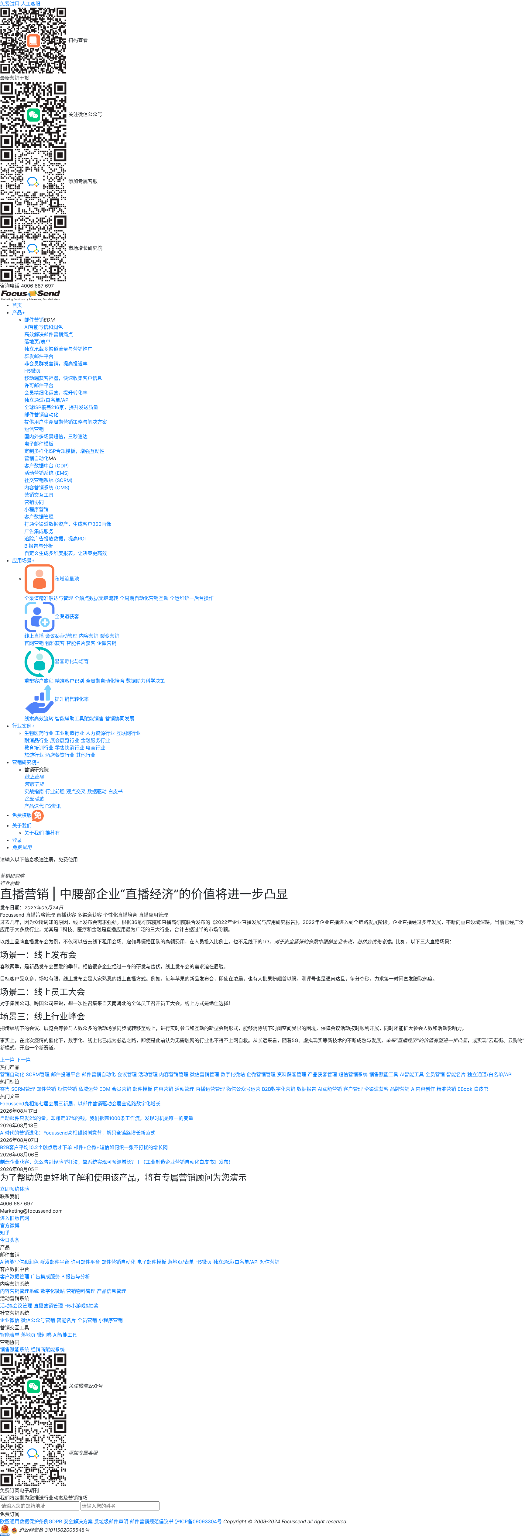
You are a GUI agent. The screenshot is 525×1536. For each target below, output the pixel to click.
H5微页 (203, 1262)
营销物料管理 (80, 1291)
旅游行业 (34, 755)
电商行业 (95, 748)
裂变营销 (109, 636)
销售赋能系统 (14, 1349)
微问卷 (44, 1335)
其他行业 (85, 755)
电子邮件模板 (151, 1262)
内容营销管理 (173, 1074)
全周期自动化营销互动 (144, 598)
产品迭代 (34, 806)
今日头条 (9, 1240)
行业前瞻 (55, 791)
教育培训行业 (38, 748)
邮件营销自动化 (99, 1074)
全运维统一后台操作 (192, 598)
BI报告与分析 (75, 1276)
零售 (5, 1089)
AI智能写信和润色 (19, 1262)
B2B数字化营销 (278, 1089)
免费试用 (9, 4)
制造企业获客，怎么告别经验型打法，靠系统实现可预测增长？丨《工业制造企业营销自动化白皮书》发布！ (116, 1162)
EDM (104, 1089)
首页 (17, 305)
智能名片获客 (80, 643)
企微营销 (106, 643)
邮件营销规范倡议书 (151, 1521)
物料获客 (55, 643)
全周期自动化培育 (105, 681)
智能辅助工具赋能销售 (79, 718)
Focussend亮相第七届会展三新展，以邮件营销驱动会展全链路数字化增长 (80, 1103)
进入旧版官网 (14, 1218)
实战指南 (34, 791)
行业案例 (23, 726)
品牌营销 (400, 1089)
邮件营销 (34, 320)
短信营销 (67, 1089)
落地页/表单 (181, 1262)
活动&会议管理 (16, 1306)
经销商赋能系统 (48, 1349)
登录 (17, 840)
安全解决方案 (78, 1521)
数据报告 (306, 1089)
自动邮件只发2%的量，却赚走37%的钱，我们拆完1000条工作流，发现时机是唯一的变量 (96, 1118)
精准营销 (446, 1089)
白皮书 (115, 791)
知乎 (5, 1233)
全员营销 (435, 1074)
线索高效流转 (38, 718)
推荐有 (52, 833)
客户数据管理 (14, 1276)
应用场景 (23, 560)
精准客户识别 (69, 681)
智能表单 (9, 1335)
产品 (18, 312)
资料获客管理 (291, 1074)
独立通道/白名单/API (490, 1074)
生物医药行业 (38, 733)
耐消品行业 (36, 740)
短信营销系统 (353, 1074)
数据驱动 (97, 791)
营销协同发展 (119, 718)
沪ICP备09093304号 (198, 1521)
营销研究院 (26, 762)
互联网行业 (128, 733)
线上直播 (34, 636)
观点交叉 (76, 791)
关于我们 (22, 825)
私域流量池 (67, 579)
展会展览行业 (64, 740)
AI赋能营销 (330, 1089)
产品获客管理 (322, 1074)
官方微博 (9, 1225)
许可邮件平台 (85, 1262)
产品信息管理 (111, 1291)
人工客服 (30, 4)
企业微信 (9, 1320)
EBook (465, 1089)
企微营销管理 (261, 1074)
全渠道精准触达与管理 (48, 598)
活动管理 (148, 1074)
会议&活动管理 (61, 636)
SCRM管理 (38, 1074)
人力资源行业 (100, 733)
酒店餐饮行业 (59, 755)
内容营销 (88, 636)
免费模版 (22, 815)
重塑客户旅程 (38, 681)
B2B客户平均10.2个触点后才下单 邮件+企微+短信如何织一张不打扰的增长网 (84, 1147)
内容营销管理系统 (19, 1291)
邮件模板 (142, 1089)
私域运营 (88, 1089)
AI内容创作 (423, 1089)
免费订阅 (9, 1514)
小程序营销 (110, 1320)
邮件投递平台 (65, 1074)
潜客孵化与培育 (72, 661)
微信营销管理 (204, 1074)
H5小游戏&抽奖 (81, 1306)
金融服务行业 (95, 740)
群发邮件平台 (54, 1262)
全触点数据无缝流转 (96, 598)
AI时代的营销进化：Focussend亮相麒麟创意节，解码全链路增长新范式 (77, 1133)
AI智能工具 (412, 1074)
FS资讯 (53, 806)
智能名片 (456, 1074)
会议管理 (127, 1074)
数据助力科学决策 (145, 681)
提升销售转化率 (72, 699)
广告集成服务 (45, 1276)
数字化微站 (233, 1074)
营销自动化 (36, 458)
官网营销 (34, 643)
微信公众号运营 (243, 1089)
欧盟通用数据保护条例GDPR (31, 1521)
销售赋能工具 (383, 1074)
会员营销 (121, 1089)
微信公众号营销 (38, 1320)
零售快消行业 (69, 748)
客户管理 (353, 1089)
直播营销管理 (48, 1306)
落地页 (28, 1335)
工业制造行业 (69, 733)
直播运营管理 (210, 1089)
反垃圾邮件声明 (111, 1521)
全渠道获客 (67, 616)
